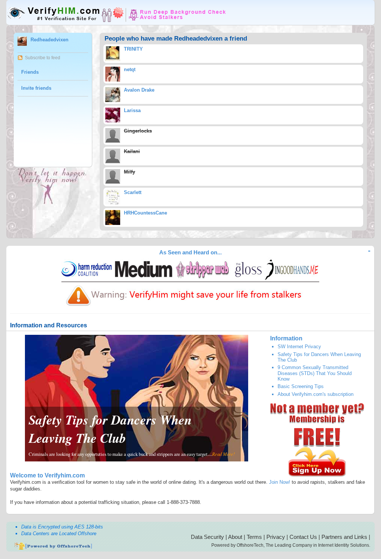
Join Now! (279, 482)
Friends (30, 72)
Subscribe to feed (42, 57)
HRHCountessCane (145, 213)
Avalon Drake (139, 90)
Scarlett (132, 192)
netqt (129, 69)
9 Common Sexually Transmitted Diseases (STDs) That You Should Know (315, 373)
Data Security (207, 537)
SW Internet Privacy (299, 346)
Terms (254, 537)
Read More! (223, 454)
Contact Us (303, 537)
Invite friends (36, 88)
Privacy (275, 537)
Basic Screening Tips (301, 386)
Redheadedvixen (49, 39)
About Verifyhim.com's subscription (315, 394)
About (235, 537)
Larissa (132, 110)
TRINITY (133, 49)
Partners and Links (344, 537)
